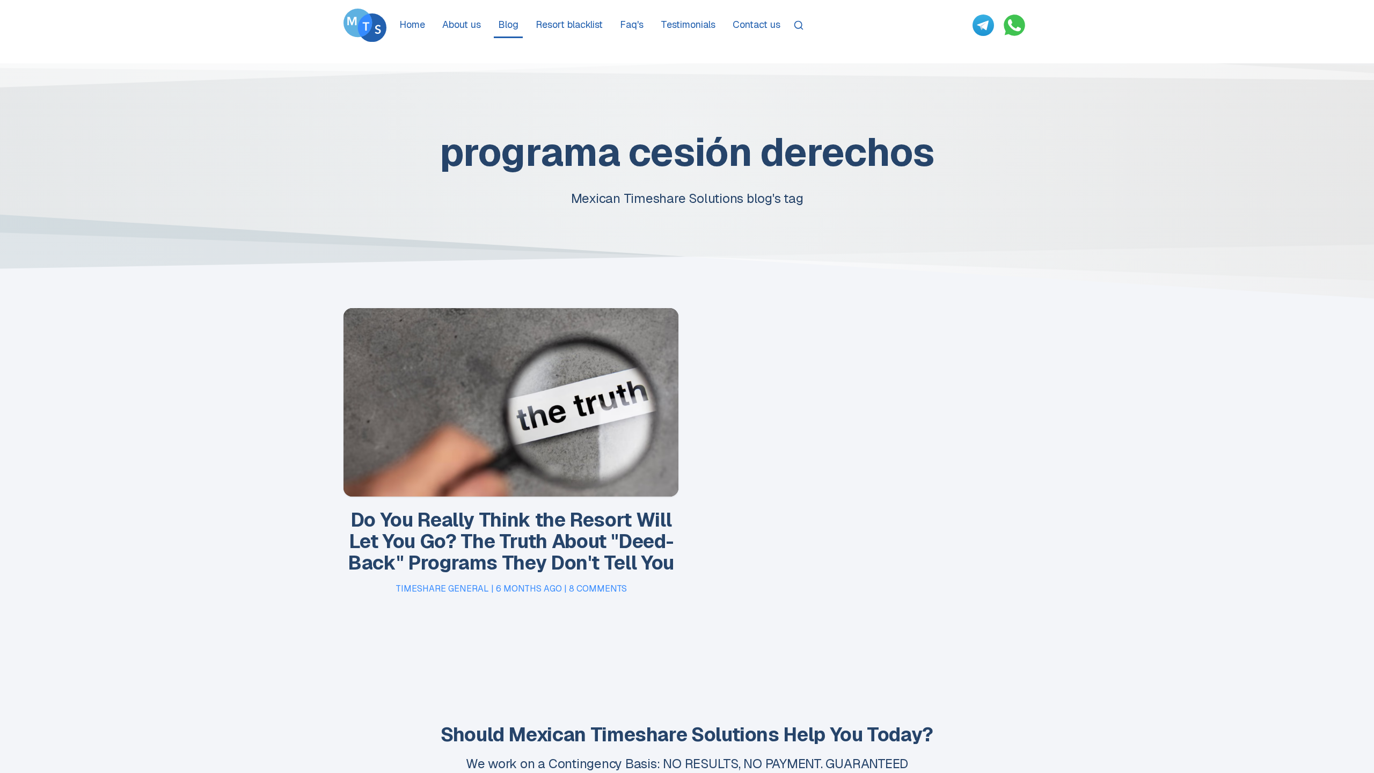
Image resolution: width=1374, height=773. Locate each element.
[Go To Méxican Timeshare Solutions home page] (365, 25)
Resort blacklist (569, 24)
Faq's (632, 24)
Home (412, 24)
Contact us (756, 24)
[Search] (799, 25)
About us (461, 24)
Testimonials (688, 24)
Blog (508, 24)
